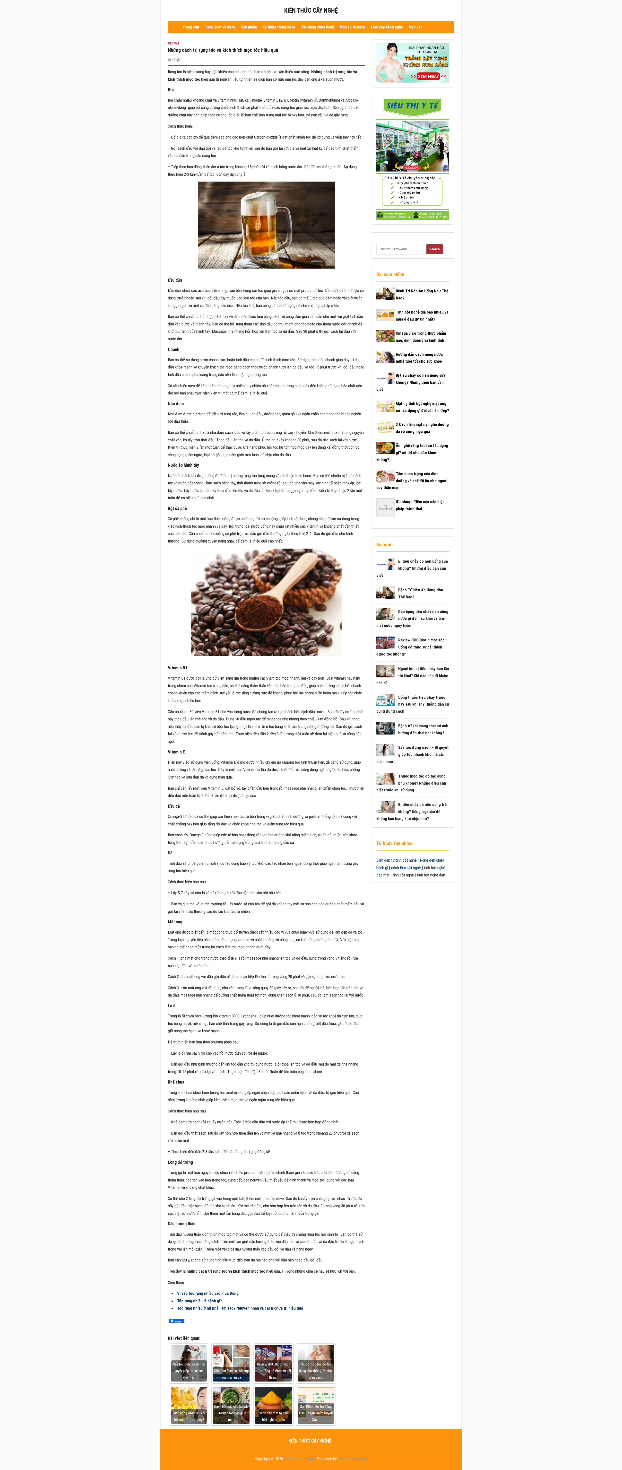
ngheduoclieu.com (352, 1458)
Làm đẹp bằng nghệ (387, 27)
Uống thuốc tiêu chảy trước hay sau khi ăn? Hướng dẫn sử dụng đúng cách (412, 704)
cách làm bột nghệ (406, 867)
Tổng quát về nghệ (220, 27)
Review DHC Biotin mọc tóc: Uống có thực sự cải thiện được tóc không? (411, 647)
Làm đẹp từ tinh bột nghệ (396, 860)
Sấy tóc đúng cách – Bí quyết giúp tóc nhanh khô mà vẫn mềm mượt (412, 754)
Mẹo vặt (415, 27)
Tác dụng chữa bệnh (317, 27)
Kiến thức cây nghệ (311, 10)
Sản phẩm (249, 27)
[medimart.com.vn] (412, 159)
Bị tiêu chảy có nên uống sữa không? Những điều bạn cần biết (410, 382)
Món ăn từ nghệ (352, 27)
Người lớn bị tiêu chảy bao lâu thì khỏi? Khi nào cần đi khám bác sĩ (412, 675)
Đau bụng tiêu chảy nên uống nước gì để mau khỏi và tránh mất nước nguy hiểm (412, 618)
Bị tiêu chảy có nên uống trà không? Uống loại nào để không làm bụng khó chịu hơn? (411, 811)
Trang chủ (190, 27)
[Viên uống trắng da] (412, 63)
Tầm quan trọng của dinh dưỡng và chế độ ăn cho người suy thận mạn (411, 480)
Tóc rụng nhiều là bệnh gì (198, 1300)
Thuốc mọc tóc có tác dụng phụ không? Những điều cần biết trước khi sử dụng (411, 783)
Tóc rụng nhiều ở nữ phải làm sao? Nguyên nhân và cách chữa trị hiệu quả (240, 1308)
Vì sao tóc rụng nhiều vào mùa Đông (208, 1293)
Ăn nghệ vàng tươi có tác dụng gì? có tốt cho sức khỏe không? (412, 452)
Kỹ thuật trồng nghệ (279, 27)
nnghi (177, 59)
